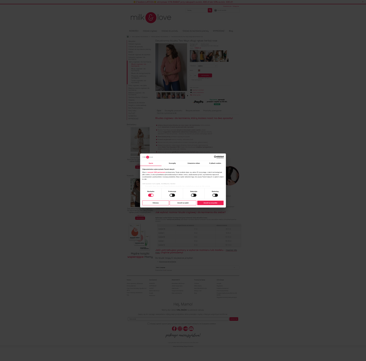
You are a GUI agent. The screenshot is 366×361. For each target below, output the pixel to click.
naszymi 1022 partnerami (156, 172)
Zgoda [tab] (151, 163)
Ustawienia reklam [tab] (194, 163)
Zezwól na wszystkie (210, 203)
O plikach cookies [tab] (215, 163)
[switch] (172, 195)
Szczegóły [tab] (172, 163)
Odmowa (156, 203)
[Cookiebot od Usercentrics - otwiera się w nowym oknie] (215, 157)
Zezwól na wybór (183, 203)
